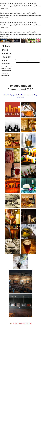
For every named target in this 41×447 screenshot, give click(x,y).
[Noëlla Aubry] (28, 125)
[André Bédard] (28, 216)
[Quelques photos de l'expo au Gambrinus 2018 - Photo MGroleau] (20, 281)
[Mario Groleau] (12, 155)
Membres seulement (27, 95)
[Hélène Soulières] (12, 140)
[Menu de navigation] (27, 61)
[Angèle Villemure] (28, 185)
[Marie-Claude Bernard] (28, 109)
